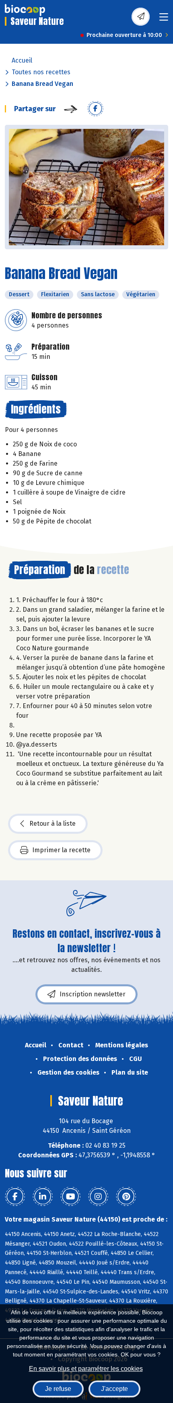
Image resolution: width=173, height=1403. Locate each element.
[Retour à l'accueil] (25, 10)
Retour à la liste (52, 823)
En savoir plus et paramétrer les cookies (86, 1368)
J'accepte (114, 1388)
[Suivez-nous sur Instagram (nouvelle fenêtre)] (98, 1197)
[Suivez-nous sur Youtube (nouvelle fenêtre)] (70, 1197)
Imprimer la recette (61, 850)
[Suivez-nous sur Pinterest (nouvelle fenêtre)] (126, 1197)
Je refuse (58, 1388)
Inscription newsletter (93, 994)
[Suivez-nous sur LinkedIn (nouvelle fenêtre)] (43, 1197)
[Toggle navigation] (163, 19)
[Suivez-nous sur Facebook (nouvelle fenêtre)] (15, 1197)
